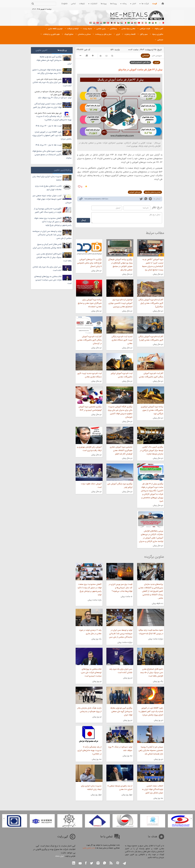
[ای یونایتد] (14, 820)
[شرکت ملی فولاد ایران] (42, 820)
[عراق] (132, 22)
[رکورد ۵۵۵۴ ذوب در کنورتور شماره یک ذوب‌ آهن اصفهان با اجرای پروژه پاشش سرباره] (150, 695)
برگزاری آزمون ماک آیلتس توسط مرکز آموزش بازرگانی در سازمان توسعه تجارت (151, 450)
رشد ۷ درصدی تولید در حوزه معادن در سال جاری (90, 632)
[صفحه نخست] (162, 3)
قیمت (154, 3)
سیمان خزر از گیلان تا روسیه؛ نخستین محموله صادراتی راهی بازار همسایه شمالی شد (150, 750)
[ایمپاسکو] (125, 820)
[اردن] (115, 22)
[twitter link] (141, 199)
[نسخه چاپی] (100, 56)
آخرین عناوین (41, 50)
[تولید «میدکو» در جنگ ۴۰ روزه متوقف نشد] (119, 734)
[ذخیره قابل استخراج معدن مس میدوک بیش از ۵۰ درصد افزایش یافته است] (150, 656)
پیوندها (104, 3)
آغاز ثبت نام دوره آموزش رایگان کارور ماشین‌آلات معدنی (151, 375)
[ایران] (146, 22)
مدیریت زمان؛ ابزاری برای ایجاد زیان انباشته (91, 787)
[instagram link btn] (98, 863)
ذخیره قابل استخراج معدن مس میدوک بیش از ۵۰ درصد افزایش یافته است (151, 672)
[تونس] (108, 22)
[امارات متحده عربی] (91, 22)
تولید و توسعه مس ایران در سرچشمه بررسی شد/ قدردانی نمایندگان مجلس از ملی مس (120, 634)
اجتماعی (145, 55)
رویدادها (113, 3)
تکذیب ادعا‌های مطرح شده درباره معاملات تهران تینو (48, 187)
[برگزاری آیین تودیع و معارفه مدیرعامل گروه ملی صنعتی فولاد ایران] (119, 695)
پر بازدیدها (62, 50)
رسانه (124, 3)
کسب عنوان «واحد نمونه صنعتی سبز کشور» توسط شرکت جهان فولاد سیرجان (52, 199)
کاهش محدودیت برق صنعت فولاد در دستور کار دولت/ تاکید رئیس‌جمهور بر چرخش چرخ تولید (89, 589)
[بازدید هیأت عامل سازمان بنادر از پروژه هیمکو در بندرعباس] (89, 695)
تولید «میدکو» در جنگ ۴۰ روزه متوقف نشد (120, 748)
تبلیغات (82, 3)
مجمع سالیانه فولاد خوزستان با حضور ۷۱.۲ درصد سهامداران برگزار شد (47, 71)
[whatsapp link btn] (104, 863)
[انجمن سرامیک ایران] (97, 820)
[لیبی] (128, 22)
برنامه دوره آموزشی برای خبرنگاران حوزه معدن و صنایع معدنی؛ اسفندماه (89, 303)
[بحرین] (163, 22)
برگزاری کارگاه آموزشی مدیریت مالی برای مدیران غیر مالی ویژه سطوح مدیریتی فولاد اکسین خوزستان (120, 412)
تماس (73, 3)
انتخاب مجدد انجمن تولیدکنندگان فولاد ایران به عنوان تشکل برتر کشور (152, 789)
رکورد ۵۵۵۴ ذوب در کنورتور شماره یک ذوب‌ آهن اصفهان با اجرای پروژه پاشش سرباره (151, 711)
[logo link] (137, 16)
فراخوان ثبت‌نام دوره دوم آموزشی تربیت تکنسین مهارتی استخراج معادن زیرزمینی (120, 303)
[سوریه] (101, 22)
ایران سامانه (59, 856)
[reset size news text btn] (87, 56)
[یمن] (94, 22)
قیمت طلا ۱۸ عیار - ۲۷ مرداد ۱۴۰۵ (49, 145)
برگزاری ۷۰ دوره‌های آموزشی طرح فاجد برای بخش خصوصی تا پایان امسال (89, 263)
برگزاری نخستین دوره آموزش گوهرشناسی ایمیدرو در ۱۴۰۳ (90, 408)
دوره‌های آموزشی (134, 192)
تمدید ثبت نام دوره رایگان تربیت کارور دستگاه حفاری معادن (122, 340)
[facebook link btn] (85, 863)
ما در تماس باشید (89, 848)
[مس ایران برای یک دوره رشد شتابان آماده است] (119, 656)
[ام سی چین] (69, 820)
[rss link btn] (111, 863)
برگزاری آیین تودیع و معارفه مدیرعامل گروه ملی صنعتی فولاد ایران (121, 711)
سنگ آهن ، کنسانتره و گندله (140, 62)
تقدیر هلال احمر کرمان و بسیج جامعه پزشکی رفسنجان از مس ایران (47, 246)
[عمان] (118, 22)
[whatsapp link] (145, 199)
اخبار (134, 3)
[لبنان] (142, 22)
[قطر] (111, 22)
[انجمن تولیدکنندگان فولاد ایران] (152, 820)
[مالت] (125, 22)
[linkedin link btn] (73, 863)
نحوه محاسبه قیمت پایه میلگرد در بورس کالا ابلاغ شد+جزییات (150, 632)
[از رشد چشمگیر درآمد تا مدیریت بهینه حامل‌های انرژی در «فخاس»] (89, 734)
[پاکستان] (149, 22)
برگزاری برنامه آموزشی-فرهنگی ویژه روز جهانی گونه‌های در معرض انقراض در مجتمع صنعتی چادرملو (120, 265)
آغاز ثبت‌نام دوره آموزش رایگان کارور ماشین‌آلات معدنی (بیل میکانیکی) (150, 303)
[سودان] (122, 22)
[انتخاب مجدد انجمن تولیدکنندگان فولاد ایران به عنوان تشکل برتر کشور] (150, 773)
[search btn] (32, 4)
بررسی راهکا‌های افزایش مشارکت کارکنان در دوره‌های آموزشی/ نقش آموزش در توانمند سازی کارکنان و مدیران (151, 536)
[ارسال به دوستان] (106, 56)
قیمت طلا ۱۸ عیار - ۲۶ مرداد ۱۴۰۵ (49, 126)
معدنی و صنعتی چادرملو (153, 192)
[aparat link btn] (117, 863)
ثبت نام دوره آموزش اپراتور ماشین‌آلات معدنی (121, 375)
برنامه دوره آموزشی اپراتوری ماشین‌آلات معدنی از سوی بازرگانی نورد (152, 410)
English (65, 3)
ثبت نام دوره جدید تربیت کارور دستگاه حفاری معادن (89, 375)
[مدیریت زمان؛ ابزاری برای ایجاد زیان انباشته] (89, 773)
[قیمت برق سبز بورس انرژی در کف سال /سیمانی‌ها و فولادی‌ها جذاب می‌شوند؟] (119, 571)
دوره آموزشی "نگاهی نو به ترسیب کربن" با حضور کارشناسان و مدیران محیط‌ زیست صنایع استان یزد (152, 265)
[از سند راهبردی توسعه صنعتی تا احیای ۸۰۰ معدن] (119, 773)
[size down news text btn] (80, 56)
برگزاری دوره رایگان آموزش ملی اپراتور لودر (119, 485)
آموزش (156, 62)
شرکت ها (145, 3)
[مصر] (153, 22)
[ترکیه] (97, 22)
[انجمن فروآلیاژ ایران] (180, 820)
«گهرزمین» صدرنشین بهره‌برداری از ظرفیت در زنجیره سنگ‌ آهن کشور (48, 210)
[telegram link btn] (124, 863)
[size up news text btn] (93, 56)
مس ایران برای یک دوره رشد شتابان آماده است (120, 670)
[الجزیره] (156, 22)
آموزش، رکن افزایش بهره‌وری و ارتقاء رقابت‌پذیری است (89, 448)
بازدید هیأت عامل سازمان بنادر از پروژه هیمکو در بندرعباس (89, 709)
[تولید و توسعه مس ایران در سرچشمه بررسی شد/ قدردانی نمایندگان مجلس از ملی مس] (119, 617)
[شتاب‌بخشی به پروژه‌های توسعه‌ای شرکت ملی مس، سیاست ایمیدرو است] (89, 656)
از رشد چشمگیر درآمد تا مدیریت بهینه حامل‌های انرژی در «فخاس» (89, 750)
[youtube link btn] (80, 863)
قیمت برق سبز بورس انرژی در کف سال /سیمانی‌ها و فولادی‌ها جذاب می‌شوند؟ (120, 588)
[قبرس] (160, 22)
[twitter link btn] (91, 863)
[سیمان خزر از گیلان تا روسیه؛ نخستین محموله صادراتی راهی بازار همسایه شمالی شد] (150, 734)
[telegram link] (150, 199)
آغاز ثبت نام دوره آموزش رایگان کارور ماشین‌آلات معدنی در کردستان (89, 340)
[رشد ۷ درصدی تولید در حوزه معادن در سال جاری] (89, 617)
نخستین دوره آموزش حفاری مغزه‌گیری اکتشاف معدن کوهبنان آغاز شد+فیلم (121, 450)
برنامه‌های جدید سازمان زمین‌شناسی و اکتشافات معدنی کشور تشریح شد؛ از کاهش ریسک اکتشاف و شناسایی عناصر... (150, 591)
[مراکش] (139, 22)
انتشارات (93, 3)
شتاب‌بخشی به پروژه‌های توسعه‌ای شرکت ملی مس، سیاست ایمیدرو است (91, 672)
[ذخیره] (112, 56)
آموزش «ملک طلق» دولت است (91, 485)
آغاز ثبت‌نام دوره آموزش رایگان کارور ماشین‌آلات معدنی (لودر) (150, 338)
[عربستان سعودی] (104, 22)
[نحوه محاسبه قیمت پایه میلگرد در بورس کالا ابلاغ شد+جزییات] (150, 617)
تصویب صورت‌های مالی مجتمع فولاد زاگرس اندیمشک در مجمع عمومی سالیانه (52, 155)
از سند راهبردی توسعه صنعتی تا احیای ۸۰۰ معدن (119, 787)
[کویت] (135, 22)
